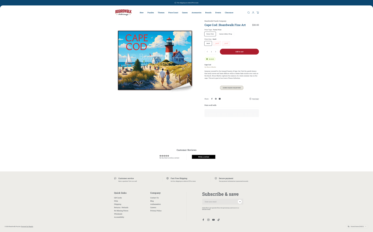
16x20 (208, 43)
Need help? (255, 99)
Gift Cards (118, 198)
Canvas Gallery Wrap (225, 34)
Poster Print (210, 34)
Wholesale (118, 214)
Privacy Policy (155, 211)
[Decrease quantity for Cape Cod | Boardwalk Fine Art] (207, 51)
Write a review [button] (203, 157)
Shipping (117, 204)
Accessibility (119, 217)
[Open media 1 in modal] (155, 60)
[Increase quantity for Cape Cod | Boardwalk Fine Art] (216, 51)
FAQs (116, 201)
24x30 (217, 43)
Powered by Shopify (27, 226)
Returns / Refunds (121, 207)
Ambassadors (155, 204)
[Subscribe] (240, 202)
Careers (153, 207)
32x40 (226, 43)
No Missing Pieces (121, 211)
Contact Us (154, 198)
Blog (152, 201)
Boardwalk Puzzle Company (215, 21)
